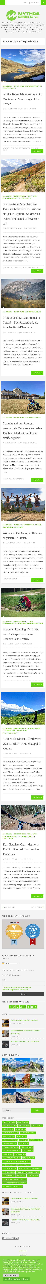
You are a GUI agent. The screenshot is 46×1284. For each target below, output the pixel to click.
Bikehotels (37, 1125)
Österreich (35, 148)
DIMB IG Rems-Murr (10, 1133)
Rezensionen (28, 1158)
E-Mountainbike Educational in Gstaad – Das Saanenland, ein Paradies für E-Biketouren (21, 322)
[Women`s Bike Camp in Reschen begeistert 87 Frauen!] (23, 504)
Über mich (23, 1255)
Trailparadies (33, 268)
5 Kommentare (31, 109)
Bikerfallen (8, 1129)
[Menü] (2, 2)
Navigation (27, 1150)
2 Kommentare (30, 332)
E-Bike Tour (17, 148)
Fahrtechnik (28, 525)
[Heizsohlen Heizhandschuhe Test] (5, 1023)
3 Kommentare (29, 543)
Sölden (25, 268)
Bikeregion (8, 148)
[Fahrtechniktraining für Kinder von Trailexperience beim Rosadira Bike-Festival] (23, 602)
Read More (36, 151)
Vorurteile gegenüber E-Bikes (15, 1183)
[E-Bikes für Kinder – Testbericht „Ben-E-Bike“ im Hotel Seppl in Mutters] (23, 708)
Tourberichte (9, 88)
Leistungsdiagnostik (11, 1150)
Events (17, 525)
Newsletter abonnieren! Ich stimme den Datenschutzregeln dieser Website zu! (17, 989)
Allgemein (7, 86)
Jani (21, 109)
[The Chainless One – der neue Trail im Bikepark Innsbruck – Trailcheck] (23, 817)
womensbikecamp (10, 579)
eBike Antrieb (8, 1136)
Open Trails (20, 1154)
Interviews (23, 1143)
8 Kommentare (31, 228)
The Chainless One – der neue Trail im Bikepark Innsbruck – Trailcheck (21, 849)
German (6, 963)
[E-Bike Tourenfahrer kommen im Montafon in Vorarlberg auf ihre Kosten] (23, 65)
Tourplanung (9, 1175)
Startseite (23, 1251)
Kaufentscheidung (10, 1147)
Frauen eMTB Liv (9, 1143)
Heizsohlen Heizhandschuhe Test (24, 1020)
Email (3, 980)
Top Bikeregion (23, 1165)
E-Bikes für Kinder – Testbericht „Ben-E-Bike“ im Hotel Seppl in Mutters (22, 743)
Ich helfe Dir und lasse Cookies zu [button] (16, 1279)
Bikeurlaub (21, 1129)
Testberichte (9, 731)
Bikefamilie (19, 196)
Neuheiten (8, 1154)
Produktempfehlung (11, 1158)
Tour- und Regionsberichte (27, 86)
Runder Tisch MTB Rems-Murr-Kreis (16, 1161)
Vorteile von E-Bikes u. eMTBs (14, 1179)
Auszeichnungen (10, 1125)
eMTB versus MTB (10, 1140)
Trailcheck (25, 198)
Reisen (5, 150)
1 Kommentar (27, 644)
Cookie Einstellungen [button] (11, 1275)
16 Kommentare (30, 443)
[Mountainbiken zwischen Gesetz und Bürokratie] (5, 1033)
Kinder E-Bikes (33, 728)
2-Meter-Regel (9, 479)
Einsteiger (26, 148)
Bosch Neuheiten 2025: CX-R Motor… (25, 1041)
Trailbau (21, 1175)
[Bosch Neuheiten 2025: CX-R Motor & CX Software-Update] (5, 1044)
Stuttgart (20, 479)
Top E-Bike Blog (9, 1168)
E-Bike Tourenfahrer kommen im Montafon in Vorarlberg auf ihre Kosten (22, 99)
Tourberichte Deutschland (28, 1172)
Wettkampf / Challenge (12, 1186)
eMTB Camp (21, 1136)
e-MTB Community (28, 1133)
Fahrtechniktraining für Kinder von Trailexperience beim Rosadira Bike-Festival (21, 634)
